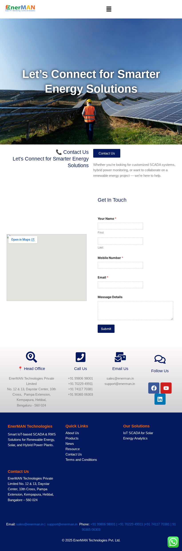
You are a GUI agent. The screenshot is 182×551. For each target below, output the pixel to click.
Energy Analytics (135, 438)
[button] (108, 9)
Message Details (110, 297)
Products (72, 438)
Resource (72, 449)
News (69, 443)
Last (100, 247)
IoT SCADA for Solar (138, 433)
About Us (72, 433)
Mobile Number (110, 258)
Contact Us (73, 454)
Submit (106, 329)
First (101, 232)
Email (103, 277)
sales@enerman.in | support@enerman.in (47, 524)
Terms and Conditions (81, 460)
